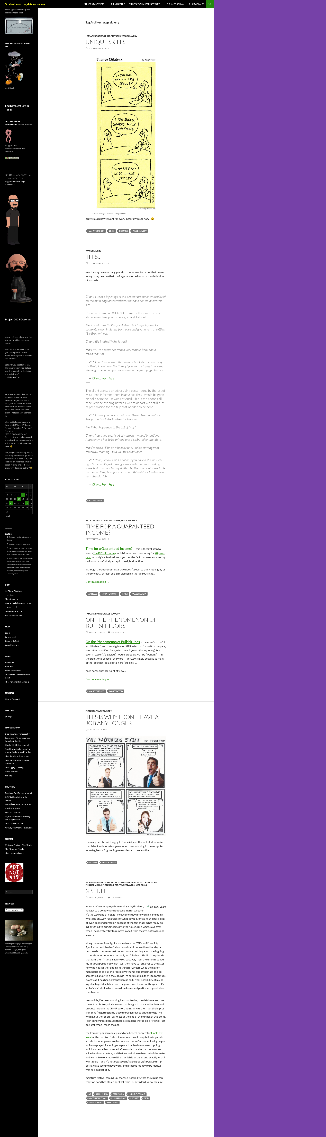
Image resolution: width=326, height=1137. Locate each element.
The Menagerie (118, 4)
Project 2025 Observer (18, 319)
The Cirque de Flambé (14, 849)
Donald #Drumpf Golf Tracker (18, 804)
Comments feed (12, 641)
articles (90, 520)
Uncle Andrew (11, 771)
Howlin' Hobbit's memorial (17, 745)
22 (26, 503)
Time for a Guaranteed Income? (109, 548)
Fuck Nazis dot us (13, 812)
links (107, 36)
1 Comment (117, 897)
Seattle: (8, 534)
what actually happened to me (144, 4)
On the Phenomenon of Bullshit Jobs (121, 622)
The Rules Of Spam (175, 4)
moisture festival (147, 882)
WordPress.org (12, 645)
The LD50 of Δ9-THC (14, 823)
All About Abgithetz (94, 4)
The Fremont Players (14, 853)
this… (94, 256)
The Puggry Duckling (14, 767)
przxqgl (8, 716)
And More (9, 662)
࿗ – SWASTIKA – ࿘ (196, 4)
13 (19, 499)
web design (142, 885)
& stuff (96, 890)
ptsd (116, 885)
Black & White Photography (17, 734)
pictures (116, 36)
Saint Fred (9, 666)
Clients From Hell (103, 378)
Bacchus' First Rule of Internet (18, 793)
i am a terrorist (94, 36)
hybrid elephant (127, 882)
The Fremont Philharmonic (17, 681)
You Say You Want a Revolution (19, 827)
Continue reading (97, 581)
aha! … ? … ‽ (12, 607)
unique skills (105, 41)
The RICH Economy (104, 553)
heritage (10, 595)
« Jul (8, 516)
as (87, 882)
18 (11, 503)
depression (110, 882)
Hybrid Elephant (12, 699)
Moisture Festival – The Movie (18, 845)
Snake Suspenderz (13, 670)
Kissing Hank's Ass (13, 377)
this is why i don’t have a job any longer (122, 719)
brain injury (96, 882)
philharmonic (94, 885)
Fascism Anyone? (12, 808)
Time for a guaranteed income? (120, 529)
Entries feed (10, 637)
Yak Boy (8, 775)
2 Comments (117, 632)
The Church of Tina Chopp (17, 756)
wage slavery (129, 36)
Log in (7, 633)
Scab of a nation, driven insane (25, 4)
